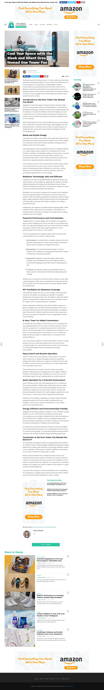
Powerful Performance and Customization (43, 218)
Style (55, 24)
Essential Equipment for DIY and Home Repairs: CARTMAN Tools (12, 81)
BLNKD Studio (69, 686)
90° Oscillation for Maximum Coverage (41, 289)
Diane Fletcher (33, 70)
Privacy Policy (65, 678)
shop (42, 527)
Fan (33, 527)
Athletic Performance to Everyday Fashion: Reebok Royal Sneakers (12, 110)
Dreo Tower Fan (48, 437)
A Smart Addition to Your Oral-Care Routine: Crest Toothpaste (12, 126)
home (36, 527)
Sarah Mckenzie (42, 577)
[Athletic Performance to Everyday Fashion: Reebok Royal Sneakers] (12, 106)
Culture (42, 24)
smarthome (53, 527)
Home (30, 24)
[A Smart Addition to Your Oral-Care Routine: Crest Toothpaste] (12, 122)
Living (36, 24)
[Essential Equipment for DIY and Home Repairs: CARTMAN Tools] (12, 78)
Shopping (49, 24)
